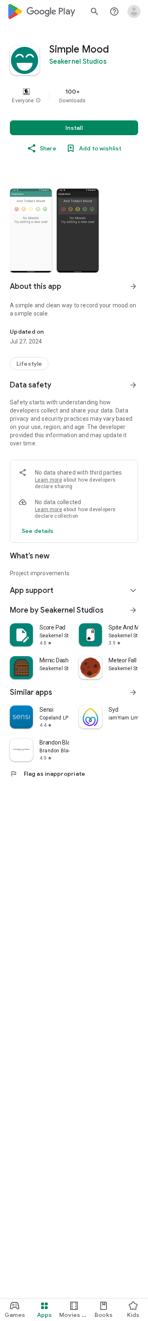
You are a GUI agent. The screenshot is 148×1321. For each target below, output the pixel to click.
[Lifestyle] (29, 363)
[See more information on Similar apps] (133, 692)
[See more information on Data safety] (133, 385)
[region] (74, 96)
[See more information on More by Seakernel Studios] (133, 610)
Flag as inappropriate (47, 773)
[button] (38, 101)
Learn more (48, 480)
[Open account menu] (134, 11)
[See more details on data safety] (37, 531)
